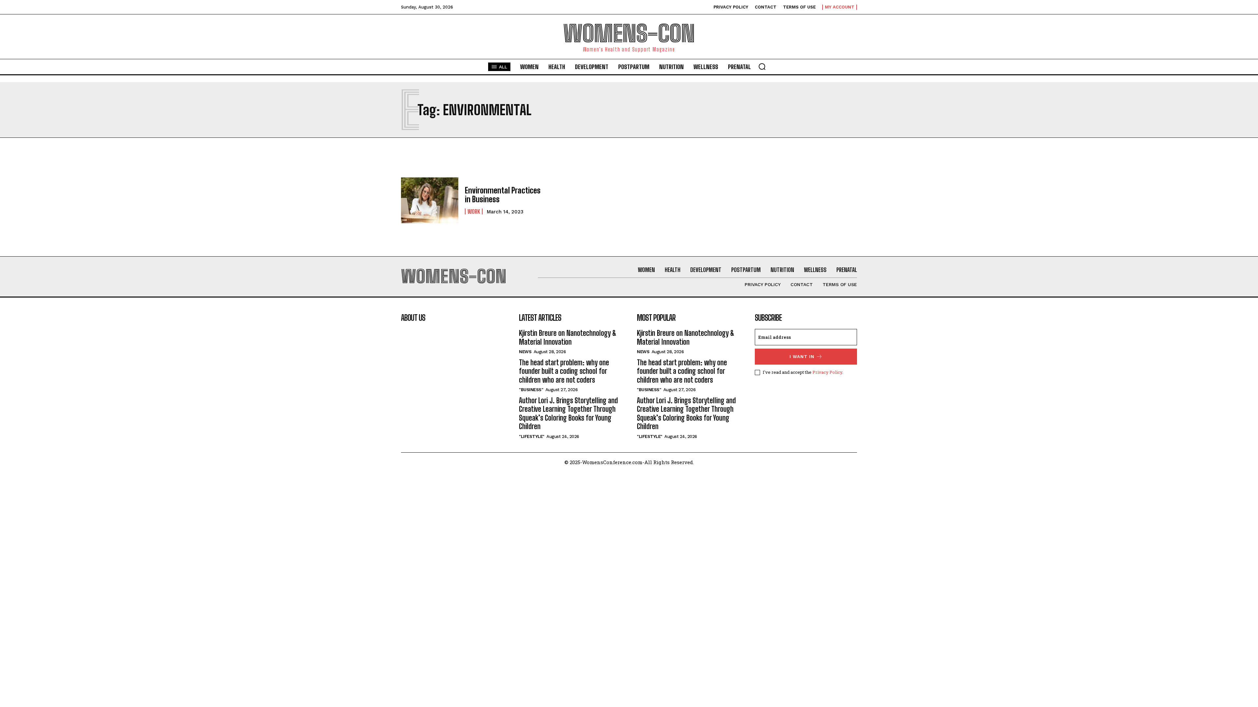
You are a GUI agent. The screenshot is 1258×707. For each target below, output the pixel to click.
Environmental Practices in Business (503, 195)
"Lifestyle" (531, 436)
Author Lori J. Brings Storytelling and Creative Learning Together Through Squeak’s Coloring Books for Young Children (568, 413)
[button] (762, 66)
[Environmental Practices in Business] (429, 200)
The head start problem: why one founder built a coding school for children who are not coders (564, 371)
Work (473, 211)
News (525, 351)
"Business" (531, 389)
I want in (802, 356)
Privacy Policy (827, 372)
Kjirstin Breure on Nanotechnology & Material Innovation (568, 337)
